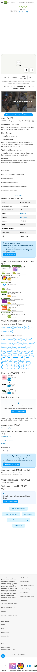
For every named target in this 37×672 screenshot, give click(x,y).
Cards (14, 347)
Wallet (20, 355)
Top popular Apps (24, 592)
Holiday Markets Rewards (14, 292)
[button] (18, 447)
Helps (27, 367)
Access (10, 331)
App (32, 327)
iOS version (28, 115)
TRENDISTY (11, 389)
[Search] (34, 2)
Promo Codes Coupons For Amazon (17, 276)
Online (28, 347)
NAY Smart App (11, 282)
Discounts (17, 339)
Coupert (26, 355)
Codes (25, 343)
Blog (2, 643)
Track (22, 367)
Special (21, 327)
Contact (3, 624)
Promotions (15, 359)
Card (9, 355)
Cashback (16, 367)
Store (20, 343)
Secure (9, 351)
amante (4, 670)
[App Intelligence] (3, 656)
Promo (32, 355)
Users (22, 359)
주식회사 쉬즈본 (18, 373)
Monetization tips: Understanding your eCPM (8, 648)
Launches (21, 363)
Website (3, 443)
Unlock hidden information (18, 411)
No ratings (23, 213)
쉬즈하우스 (10, 376)
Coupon (9, 347)
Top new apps (28, 514)
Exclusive (9, 327)
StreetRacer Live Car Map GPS (9, 615)
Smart (3, 359)
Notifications (21, 347)
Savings (29, 339)
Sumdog (3, 611)
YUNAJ (9, 382)
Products (4, 363)
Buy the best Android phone (27, 596)
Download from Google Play (14, 115)
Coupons (4, 339)
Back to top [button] (33, 657)
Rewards (4, 343)
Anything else (21, 266)
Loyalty (4, 347)
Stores (30, 351)
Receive (28, 363)
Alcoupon (9, 367)
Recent (10, 363)
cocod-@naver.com (7, 440)
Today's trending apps (11, 514)
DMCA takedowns (5, 636)
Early (15, 363)
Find (4, 351)
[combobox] (26, 2)
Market (27, 359)
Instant (4, 355)
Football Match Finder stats (8, 607)
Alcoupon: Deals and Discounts (15, 299)
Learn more (11, 252)
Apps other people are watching (18, 520)
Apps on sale (18, 525)
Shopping (10, 339)
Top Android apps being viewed (9, 603)
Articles (3, 640)
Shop (10, 343)
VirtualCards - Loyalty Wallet (15, 306)
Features (4, 331)
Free (9, 359)
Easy (19, 351)
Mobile (15, 327)
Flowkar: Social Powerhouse (15, 313)
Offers (26, 327)
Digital (14, 351)
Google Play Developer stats (27, 585)
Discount (15, 355)
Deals (23, 339)
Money (3, 367)
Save (15, 343)
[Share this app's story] (26, 70)
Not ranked (23, 217)
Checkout (31, 343)
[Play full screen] (31, 70)
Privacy (3, 628)
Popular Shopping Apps (18, 508)
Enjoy (3, 327)
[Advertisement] (18, 35)
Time (25, 351)
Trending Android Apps (25, 589)
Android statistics (24, 581)
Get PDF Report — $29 (9, 254)
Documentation (5, 632)
